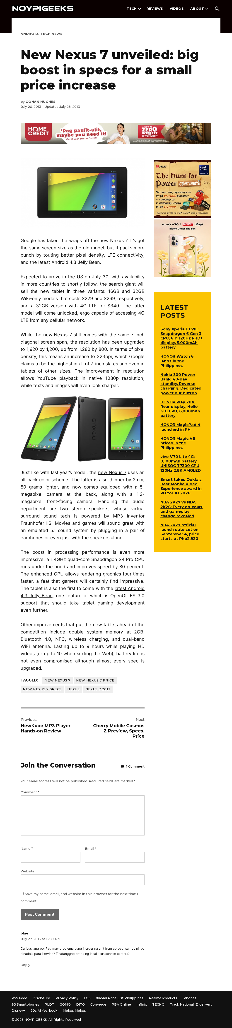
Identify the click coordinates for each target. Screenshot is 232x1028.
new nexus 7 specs (42, 689)
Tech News (52, 34)
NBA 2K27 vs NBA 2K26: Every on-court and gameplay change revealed (181, 509)
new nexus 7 (57, 680)
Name (27, 849)
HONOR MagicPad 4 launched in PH (180, 426)
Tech (132, 9)
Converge (98, 1004)
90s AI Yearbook (44, 1011)
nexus (73, 689)
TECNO (158, 1004)
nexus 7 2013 (97, 689)
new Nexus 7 (112, 472)
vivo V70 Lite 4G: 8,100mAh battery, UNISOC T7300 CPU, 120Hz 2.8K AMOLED (180, 463)
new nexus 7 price (95, 680)
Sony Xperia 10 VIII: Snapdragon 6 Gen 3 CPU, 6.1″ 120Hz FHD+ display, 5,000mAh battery (181, 338)
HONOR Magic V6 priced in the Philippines (177, 443)
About (197, 9)
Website (27, 871)
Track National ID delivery (191, 1004)
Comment (30, 792)
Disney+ (18, 1011)
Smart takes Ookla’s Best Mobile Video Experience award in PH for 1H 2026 (181, 486)
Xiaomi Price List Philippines (119, 998)
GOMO (65, 1004)
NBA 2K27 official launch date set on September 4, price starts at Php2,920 (179, 532)
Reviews (155, 9)
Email (90, 849)
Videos (177, 9)
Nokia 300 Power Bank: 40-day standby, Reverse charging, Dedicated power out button (180, 383)
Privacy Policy (67, 998)
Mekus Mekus (74, 1011)
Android (29, 34)
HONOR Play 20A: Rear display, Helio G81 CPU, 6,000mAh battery (180, 409)
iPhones (189, 998)
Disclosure (41, 998)
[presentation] (139, 9)
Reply (25, 965)
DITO (80, 1004)
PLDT (49, 1004)
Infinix (141, 1004)
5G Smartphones (25, 1004)
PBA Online (121, 1004)
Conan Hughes (41, 102)
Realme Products (163, 998)
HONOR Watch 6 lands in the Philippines (176, 361)
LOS (87, 998)
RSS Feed (19, 998)
